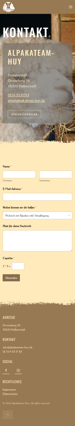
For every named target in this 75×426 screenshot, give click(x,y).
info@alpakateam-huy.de (26, 100)
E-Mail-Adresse (12, 189)
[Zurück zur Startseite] (9, 7)
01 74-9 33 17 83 (12, 351)
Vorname (7, 180)
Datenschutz (10, 394)
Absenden (11, 278)
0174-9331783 (18, 95)
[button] (70, 7)
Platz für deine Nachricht (17, 226)
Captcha (8, 258)
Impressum (9, 389)
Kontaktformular (25, 114)
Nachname (44, 180)
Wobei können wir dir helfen (19, 207)
